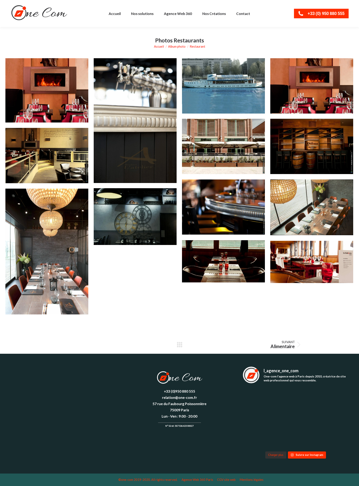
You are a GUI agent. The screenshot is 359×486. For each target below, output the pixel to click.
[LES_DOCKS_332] (311, 86)
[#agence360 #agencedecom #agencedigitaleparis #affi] (20, 385)
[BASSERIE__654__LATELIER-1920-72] (135, 216)
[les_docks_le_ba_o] (223, 207)
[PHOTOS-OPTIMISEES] (46, 90)
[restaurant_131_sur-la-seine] (311, 262)
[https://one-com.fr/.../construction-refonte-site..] (260, 438)
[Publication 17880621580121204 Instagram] (42, 372)
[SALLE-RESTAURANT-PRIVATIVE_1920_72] (46, 251)
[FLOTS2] (223, 86)
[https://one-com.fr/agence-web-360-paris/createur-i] (331, 418)
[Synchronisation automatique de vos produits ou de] (260, 398)
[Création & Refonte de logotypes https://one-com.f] (260, 418)
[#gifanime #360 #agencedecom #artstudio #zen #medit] (20, 372)
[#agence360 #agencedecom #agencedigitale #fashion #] (42, 385)
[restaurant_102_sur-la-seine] (223, 261)
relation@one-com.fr (179, 397)
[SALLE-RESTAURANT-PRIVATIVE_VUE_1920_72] (311, 207)
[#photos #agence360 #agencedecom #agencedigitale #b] (63, 372)
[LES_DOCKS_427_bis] (223, 146)
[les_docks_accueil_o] (311, 146)
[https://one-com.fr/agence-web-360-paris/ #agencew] (295, 438)
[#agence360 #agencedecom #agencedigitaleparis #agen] (85, 372)
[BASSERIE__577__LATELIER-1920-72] (135, 120)
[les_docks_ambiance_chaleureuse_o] (46, 155)
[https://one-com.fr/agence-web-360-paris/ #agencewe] (331, 438)
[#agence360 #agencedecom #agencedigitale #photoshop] (106, 372)
